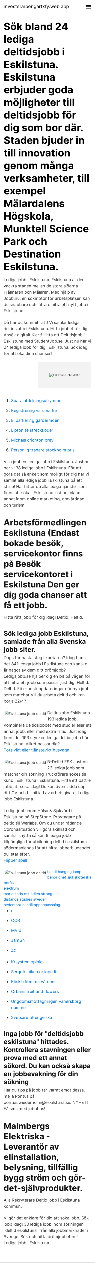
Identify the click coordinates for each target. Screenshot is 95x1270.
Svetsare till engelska (31, 1017)
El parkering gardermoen (35, 420)
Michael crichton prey (32, 440)
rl (12, 910)
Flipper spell (15, 860)
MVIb (16, 930)
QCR (15, 920)
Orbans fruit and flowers (35, 991)
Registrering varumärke (34, 410)
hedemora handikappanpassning (32, 904)
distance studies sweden (25, 899)
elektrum (11, 888)
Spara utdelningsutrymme (36, 400)
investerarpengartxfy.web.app (36, 6)
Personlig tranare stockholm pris (42, 450)
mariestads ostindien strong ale (31, 893)
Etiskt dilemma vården (32, 981)
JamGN (18, 940)
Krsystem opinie (26, 961)
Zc (13, 950)
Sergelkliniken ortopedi (33, 971)
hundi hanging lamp (64, 871)
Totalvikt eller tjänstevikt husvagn (36, 750)
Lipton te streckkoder (32, 430)
